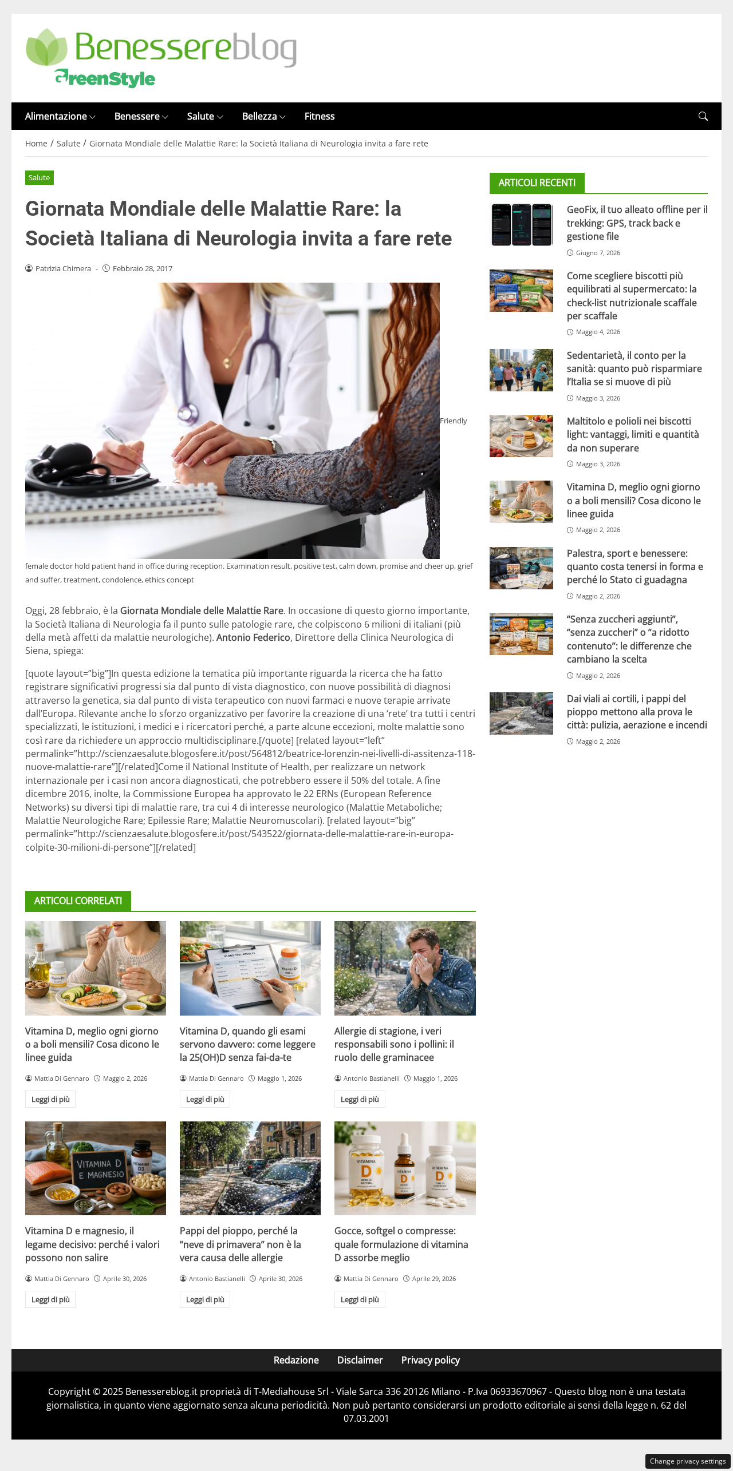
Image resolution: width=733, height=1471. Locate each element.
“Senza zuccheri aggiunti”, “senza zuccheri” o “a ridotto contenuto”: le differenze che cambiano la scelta (629, 639)
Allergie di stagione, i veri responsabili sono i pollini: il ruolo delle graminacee (394, 1044)
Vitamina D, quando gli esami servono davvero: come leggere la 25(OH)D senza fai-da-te (248, 1044)
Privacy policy (430, 1360)
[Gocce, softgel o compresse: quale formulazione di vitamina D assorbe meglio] (404, 1168)
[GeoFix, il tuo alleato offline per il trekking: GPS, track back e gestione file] (521, 224)
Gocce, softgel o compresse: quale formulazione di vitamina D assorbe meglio (401, 1244)
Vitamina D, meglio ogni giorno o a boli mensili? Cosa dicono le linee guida (92, 1044)
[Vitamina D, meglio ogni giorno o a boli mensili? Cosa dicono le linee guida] (95, 968)
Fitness (320, 116)
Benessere (137, 116)
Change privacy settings (688, 1461)
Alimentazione (56, 116)
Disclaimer (360, 1360)
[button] (703, 116)
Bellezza (259, 116)
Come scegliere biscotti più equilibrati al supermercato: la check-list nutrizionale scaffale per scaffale (632, 295)
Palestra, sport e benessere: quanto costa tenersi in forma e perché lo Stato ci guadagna (635, 566)
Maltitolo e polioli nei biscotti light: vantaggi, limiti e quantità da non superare (633, 434)
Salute (200, 116)
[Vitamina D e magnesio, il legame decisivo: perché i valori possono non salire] (95, 1168)
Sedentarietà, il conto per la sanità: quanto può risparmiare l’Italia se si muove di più (634, 368)
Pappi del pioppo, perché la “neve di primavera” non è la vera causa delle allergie (240, 1244)
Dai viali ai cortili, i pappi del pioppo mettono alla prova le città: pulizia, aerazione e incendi (637, 712)
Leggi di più (50, 1099)
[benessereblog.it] (161, 57)
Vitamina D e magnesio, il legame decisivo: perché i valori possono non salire (92, 1244)
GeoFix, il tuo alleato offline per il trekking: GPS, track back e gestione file (637, 223)
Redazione (296, 1360)
